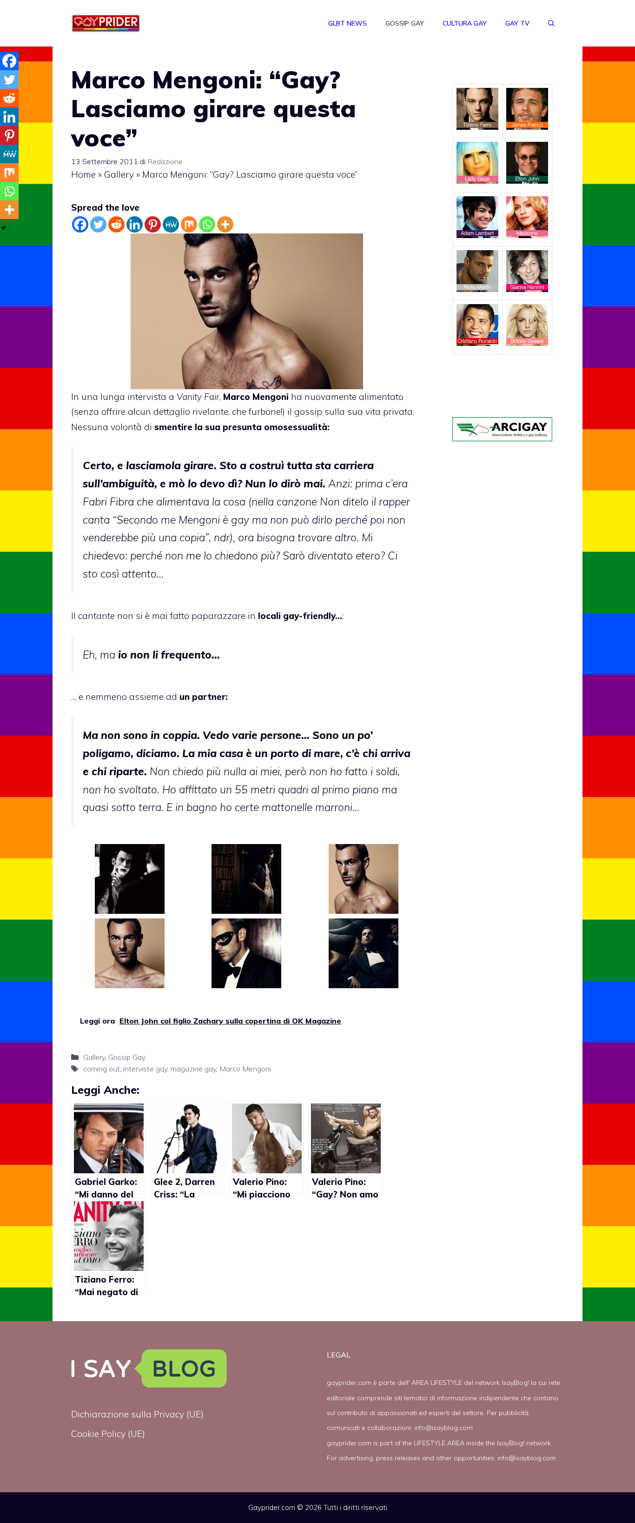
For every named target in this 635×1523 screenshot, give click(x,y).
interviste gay (145, 1068)
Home (83, 174)
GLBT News (347, 23)
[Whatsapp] (207, 224)
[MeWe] (171, 224)
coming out (101, 1068)
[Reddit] (116, 224)
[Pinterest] (153, 224)
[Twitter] (98, 224)
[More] (225, 224)
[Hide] (3, 228)
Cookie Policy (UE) (108, 1433)
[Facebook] (80, 224)
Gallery (119, 174)
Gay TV (517, 23)
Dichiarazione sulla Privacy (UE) (137, 1414)
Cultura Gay (465, 23)
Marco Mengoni (245, 1068)
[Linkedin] (134, 224)
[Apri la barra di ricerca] (551, 23)
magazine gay (193, 1068)
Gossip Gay (404, 23)
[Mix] (189, 224)
